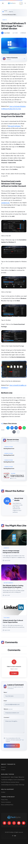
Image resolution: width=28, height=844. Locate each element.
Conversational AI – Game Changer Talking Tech (12, 777)
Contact (3, 769)
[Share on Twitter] (8, 427)
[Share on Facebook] (12, 427)
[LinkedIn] (19, 823)
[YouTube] (23, 823)
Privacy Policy (4, 799)
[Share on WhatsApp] (24, 427)
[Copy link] (18, 431)
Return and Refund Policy (7, 804)
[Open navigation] (2, 3)
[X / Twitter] (9, 823)
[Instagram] (14, 823)
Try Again (14, 673)
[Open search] (25, 3)
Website (8, 709)
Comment (7, 717)
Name (5, 692)
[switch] (21, 3)
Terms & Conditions (6, 802)
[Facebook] (4, 823)
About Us (3, 767)
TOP (15, 835)
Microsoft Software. (14, 126)
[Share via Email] (14, 431)
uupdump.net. (5, 203)
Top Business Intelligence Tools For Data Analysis (12, 779)
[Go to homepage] (12, 3)
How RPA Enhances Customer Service (10, 782)
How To (11, 11)
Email (5, 700)
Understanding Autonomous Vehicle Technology (12, 784)
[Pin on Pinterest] (20, 427)
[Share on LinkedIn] (16, 427)
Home (5, 10)
